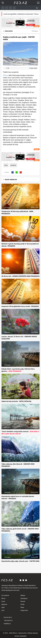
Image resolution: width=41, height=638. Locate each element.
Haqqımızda (24, 610)
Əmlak (22, 604)
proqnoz (13, 165)
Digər (3, 607)
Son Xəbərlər (5, 595)
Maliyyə (22, 595)
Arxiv (2, 610)
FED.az (5, 75)
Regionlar (4, 604)
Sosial (3, 601)
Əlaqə (22, 607)
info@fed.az (7, 623)
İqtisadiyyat (23, 598)
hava (6, 165)
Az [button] (37, 8)
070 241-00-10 (8, 617)
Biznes (3, 598)
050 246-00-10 (8, 620)
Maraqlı (22, 601)
